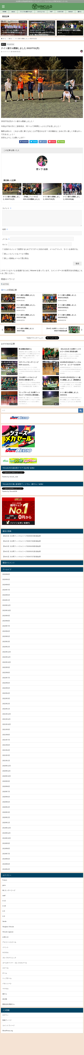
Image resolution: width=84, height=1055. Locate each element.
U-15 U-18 (60, 11)
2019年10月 (6, 838)
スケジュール (41, 11)
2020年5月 (6, 802)
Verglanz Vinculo (8, 926)
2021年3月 (6, 755)
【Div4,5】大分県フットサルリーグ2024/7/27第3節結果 (21, 556)
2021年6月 (6, 745)
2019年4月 (6, 869)
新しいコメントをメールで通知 (16, 254)
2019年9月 (6, 843)
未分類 (4, 999)
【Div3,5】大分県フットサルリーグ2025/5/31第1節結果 (21, 551)
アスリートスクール (9, 942)
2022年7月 (6, 677)
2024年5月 (6, 595)
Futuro (4, 880)
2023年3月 (6, 641)
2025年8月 (6, 574)
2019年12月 (6, 828)
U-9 (3, 911)
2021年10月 (6, 724)
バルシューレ (7, 983)
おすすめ (11, 44)
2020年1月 (6, 822)
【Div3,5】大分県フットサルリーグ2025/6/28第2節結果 (21, 546)
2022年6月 (6, 683)
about (13, 11)
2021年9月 (6, 729)
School (70, 11)
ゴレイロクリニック (9, 957)
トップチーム (7, 978)
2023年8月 (6, 621)
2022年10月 (6, 662)
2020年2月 (6, 817)
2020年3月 (6, 812)
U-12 (4, 900)
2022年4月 (6, 693)
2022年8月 (6, 672)
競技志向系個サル (8, 1004)
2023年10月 (6, 610)
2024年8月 (6, 584)
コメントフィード (8, 1025)
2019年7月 (6, 853)
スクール (5, 968)
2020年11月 (6, 771)
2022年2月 (6, 703)
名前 (5, 229)
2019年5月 (6, 864)
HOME (4, 11)
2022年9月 (6, 667)
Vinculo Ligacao (7, 932)
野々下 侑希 (42, 169)
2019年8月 (6, 848)
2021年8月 (6, 734)
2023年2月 (6, 646)
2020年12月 (6, 765)
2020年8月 (6, 786)
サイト (5, 244)
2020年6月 (6, 796)
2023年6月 (6, 631)
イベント (5, 947)
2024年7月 (6, 590)
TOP (51, 11)
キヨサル (5, 952)
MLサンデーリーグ (8, 890)
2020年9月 (6, 781)
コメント (6, 208)
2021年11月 (6, 719)
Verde (4, 921)
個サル (79, 11)
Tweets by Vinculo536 (9, 491)
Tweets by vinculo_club (10, 476)
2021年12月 (6, 714)
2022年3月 (6, 698)
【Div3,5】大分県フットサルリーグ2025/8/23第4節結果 (21, 536)
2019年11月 (6, 833)
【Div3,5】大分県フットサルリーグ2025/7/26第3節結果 (21, 541)
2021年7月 (6, 740)
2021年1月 (6, 760)
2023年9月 (6, 615)
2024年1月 (6, 600)
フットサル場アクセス (26, 11)
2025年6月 (6, 579)
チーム (4, 973)
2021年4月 (6, 750)
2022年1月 (6, 709)
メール (6, 239)
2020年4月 (6, 807)
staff (3, 895)
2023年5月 (6, 636)
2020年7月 (6, 791)
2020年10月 (6, 776)
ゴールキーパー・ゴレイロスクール (14, 963)
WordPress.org (7, 1030)
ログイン (5, 1015)
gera (4, 885)
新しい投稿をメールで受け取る (16, 258)
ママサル (5, 988)
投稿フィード (7, 1020)
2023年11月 (6, 605)
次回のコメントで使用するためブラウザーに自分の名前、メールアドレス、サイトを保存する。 (41, 249)
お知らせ (5, 937)
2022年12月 (6, 652)
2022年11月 (6, 657)
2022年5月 (6, 688)
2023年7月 (6, 626)
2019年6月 (6, 859)
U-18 (4, 906)
